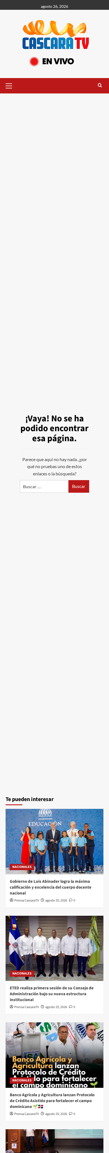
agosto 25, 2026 (56, 900)
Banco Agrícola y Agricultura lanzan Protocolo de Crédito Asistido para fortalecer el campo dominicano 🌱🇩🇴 (52, 1101)
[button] (11, 85)
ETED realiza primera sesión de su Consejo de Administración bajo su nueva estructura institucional (52, 994)
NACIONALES (22, 867)
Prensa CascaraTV (26, 900)
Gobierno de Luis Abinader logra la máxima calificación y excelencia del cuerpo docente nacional (50, 887)
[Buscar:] (44, 486)
